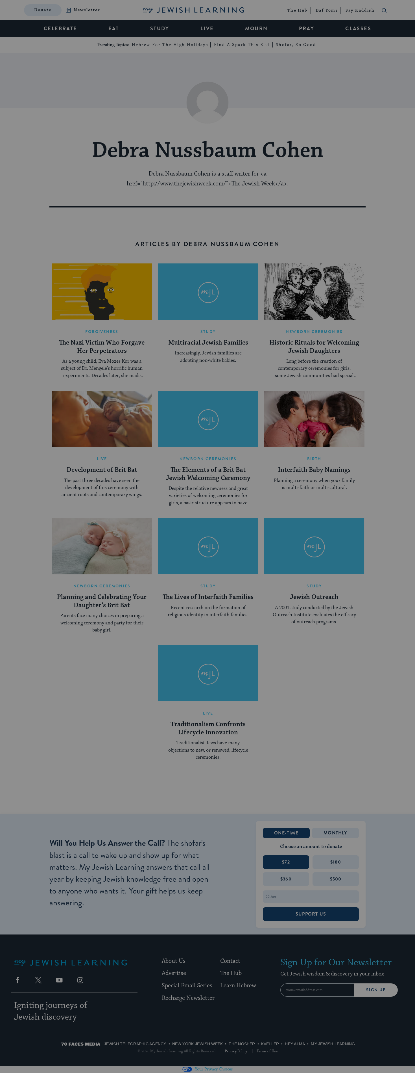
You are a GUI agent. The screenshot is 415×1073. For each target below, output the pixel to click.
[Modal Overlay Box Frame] (207, 536)
